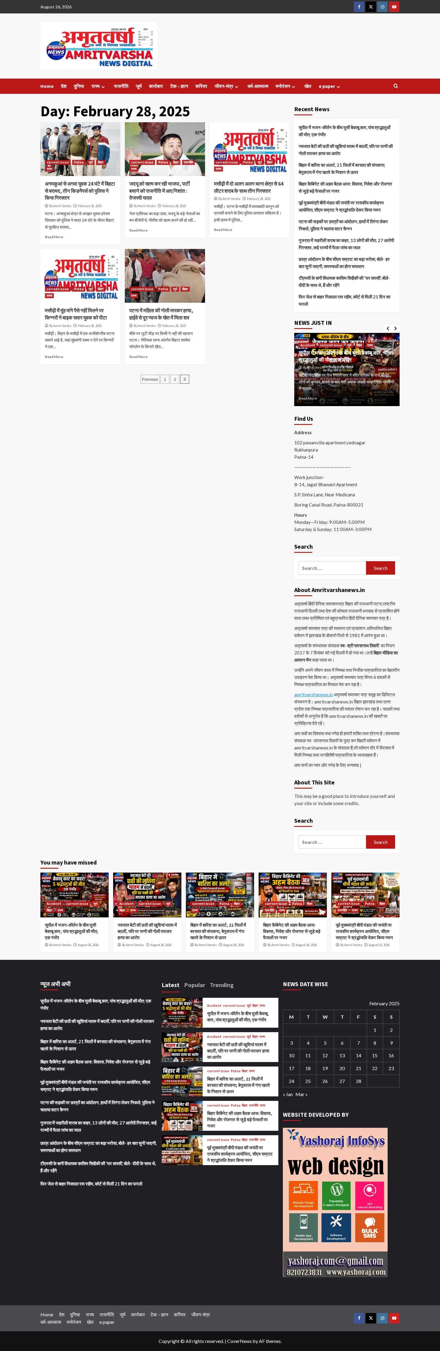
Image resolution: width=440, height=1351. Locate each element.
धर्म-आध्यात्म (258, 86)
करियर (201, 86)
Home (47, 86)
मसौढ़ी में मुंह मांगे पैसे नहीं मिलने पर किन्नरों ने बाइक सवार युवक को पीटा (76, 314)
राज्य (96, 86)
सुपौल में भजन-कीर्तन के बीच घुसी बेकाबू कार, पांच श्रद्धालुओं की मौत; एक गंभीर (344, 131)
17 (291, 1068)
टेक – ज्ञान (179, 86)
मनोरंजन (283, 86)
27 (342, 1081)
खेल (307, 86)
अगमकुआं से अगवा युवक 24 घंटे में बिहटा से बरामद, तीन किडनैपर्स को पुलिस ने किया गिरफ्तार (80, 190)
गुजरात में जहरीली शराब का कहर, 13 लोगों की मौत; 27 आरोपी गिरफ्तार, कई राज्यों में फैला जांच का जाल (346, 244)
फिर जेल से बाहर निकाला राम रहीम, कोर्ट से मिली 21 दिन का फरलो (344, 300)
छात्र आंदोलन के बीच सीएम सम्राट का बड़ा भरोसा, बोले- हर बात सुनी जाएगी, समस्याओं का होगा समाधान (344, 262)
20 (342, 1068)
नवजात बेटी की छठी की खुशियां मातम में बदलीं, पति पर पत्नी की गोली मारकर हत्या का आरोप (346, 149)
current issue (58, 162)
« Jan (288, 1094)
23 (391, 1068)
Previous (150, 379)
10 (291, 1055)
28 (358, 1081)
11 (308, 1055)
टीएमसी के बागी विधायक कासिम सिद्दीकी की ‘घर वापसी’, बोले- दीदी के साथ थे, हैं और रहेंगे (344, 281)
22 (374, 1068)
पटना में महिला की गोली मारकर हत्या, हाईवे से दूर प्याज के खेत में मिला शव (161, 314)
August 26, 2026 (342, 367)
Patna (79, 162)
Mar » (301, 1094)
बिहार (101, 162)
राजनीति (121, 86)
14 (358, 1055)
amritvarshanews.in (313, 694)
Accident (308, 345)
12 (325, 1055)
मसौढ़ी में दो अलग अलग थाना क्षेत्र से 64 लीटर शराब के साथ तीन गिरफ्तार (248, 187)
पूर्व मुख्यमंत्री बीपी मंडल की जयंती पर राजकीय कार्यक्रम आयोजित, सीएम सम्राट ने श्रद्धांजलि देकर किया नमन (341, 206)
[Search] (396, 86)
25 (308, 1081)
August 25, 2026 (379, 945)
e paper (327, 86)
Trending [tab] (222, 985)
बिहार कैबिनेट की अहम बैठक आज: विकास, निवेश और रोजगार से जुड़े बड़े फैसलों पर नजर (345, 187)
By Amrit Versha (60, 206)
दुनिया (79, 86)
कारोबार (156, 86)
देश (63, 86)
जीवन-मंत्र (224, 86)
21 (358, 1068)
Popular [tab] (194, 985)
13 (342, 1055)
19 (325, 1068)
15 (374, 1055)
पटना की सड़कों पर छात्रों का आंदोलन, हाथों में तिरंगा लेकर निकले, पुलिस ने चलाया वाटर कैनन (343, 225)
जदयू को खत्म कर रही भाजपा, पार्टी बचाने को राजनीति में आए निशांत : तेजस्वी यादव (159, 190)
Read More (54, 237)
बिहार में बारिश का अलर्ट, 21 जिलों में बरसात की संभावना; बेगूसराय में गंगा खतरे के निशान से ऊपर (342, 168)
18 (308, 1068)
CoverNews (239, 1341)
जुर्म (139, 86)
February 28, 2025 (89, 206)
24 (291, 1081)
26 (325, 1081)
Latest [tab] (171, 985)
